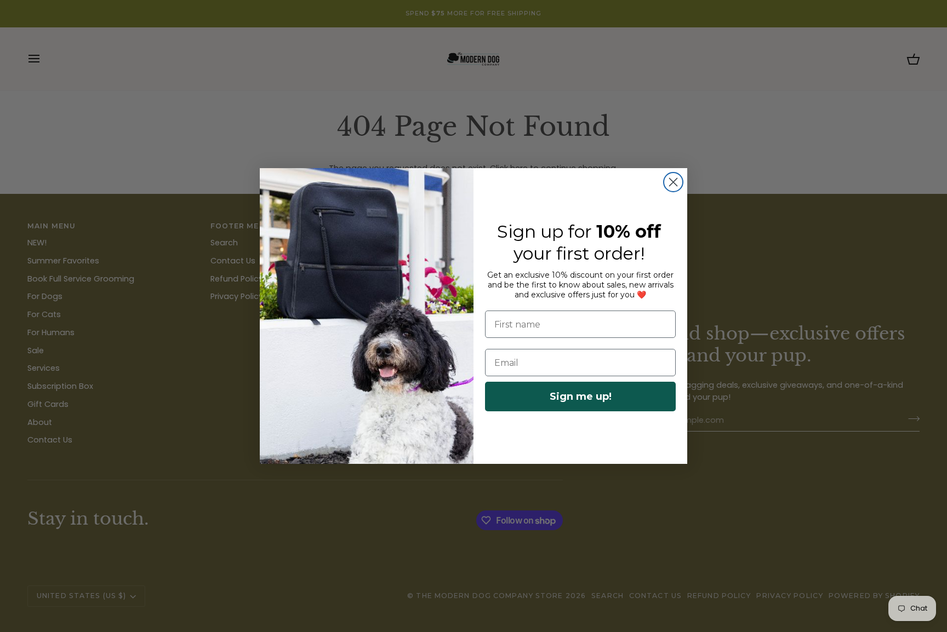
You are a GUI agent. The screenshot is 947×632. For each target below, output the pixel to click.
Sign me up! (581, 396)
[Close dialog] (673, 182)
